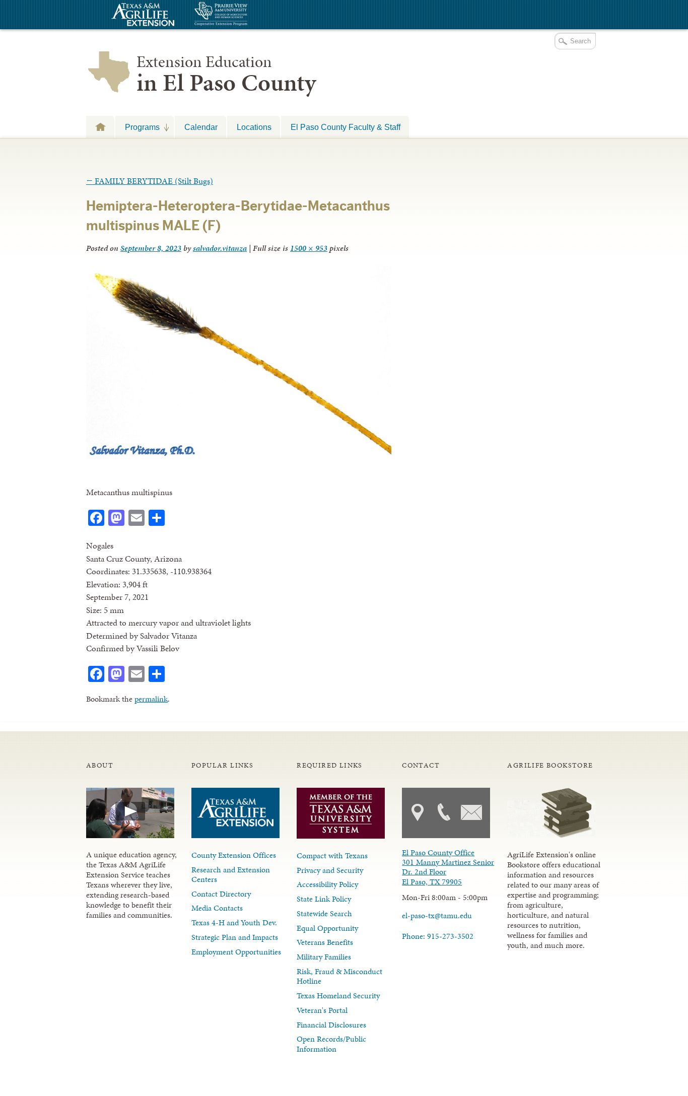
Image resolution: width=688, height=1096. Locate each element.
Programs (137, 126)
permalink (151, 699)
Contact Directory (221, 894)
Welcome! (100, 127)
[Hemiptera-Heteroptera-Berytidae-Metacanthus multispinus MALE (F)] (238, 456)
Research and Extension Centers (230, 874)
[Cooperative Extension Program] (248, 15)
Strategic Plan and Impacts (234, 937)
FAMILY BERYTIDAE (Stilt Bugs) (149, 181)
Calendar (201, 126)
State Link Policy (324, 899)
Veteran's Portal (322, 1010)
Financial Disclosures (331, 1025)
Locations (254, 126)
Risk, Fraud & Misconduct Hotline (339, 976)
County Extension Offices (233, 855)
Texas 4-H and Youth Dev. (234, 922)
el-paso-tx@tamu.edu (437, 915)
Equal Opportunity (327, 928)
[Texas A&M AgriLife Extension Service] (141, 16)
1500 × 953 (308, 248)
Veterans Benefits (325, 942)
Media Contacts (217, 908)
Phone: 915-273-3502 (437, 936)
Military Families (324, 957)
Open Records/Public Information (331, 1043)
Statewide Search (324, 913)
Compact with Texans (332, 855)
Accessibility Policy (327, 884)
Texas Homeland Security (338, 995)
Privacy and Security (330, 870)
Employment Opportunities (236, 951)
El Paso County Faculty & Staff (345, 126)
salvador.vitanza (220, 248)
